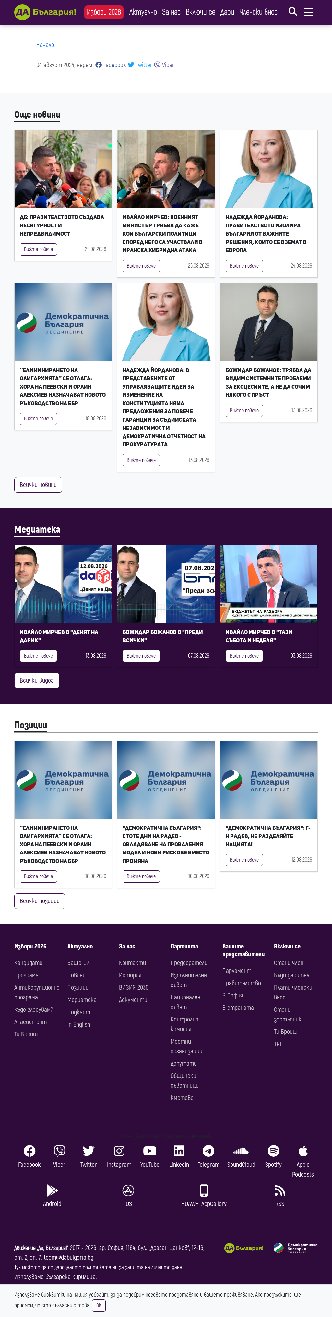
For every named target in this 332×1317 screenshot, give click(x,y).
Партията (184, 946)
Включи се (200, 12)
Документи (133, 1000)
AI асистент (30, 1022)
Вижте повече (38, 249)
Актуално (143, 12)
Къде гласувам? (33, 1010)
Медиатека (37, 530)
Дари (227, 12)
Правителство (241, 983)
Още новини (37, 115)
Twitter (143, 65)
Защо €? (78, 963)
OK (98, 1305)
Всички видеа (37, 680)
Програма (26, 975)
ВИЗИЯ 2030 (133, 988)
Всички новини (38, 485)
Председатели (189, 963)
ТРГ (278, 1044)
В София (232, 995)
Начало (45, 45)
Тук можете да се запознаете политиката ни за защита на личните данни (99, 1267)
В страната (238, 1008)
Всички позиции (40, 901)
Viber (167, 65)
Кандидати (28, 963)
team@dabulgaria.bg (68, 1257)
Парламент (236, 971)
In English (78, 1025)
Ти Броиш (26, 1034)
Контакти (132, 963)
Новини (76, 975)
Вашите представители (243, 950)
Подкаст (78, 1012)
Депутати (184, 1063)
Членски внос (259, 12)
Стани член (288, 963)
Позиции (30, 725)
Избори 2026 (104, 12)
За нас (171, 12)
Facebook (114, 65)
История (130, 975)
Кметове (182, 1098)
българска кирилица (70, 1277)
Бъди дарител (291, 975)
